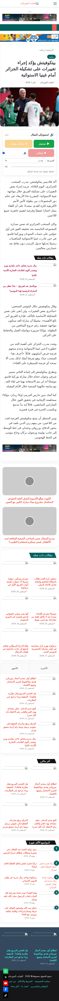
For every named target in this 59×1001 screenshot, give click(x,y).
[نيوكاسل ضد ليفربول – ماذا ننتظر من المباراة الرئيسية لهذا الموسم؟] (47, 289)
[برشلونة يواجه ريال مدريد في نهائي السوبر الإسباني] (47, 882)
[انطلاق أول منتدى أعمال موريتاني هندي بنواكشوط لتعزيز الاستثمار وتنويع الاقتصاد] (47, 683)
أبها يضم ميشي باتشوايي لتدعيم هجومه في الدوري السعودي (16, 616)
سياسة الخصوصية (42, 981)
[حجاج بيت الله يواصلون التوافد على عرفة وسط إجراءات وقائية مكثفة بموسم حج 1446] (47, 912)
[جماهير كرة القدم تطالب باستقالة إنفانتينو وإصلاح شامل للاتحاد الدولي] (44, 568)
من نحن (12, 981)
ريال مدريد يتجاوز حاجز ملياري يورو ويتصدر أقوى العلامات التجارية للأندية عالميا (20, 270)
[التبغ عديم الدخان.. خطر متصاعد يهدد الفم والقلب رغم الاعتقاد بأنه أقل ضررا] (47, 713)
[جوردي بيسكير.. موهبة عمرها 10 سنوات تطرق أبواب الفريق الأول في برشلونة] (15, 568)
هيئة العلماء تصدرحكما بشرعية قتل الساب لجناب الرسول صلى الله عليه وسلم (20, 896)
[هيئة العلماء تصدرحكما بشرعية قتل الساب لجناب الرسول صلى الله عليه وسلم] (47, 897)
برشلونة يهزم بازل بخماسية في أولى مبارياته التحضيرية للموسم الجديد (43, 648)
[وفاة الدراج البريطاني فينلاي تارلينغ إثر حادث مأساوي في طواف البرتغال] (15, 635)
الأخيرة (44, 668)
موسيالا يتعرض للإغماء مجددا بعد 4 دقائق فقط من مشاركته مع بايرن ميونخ (43, 616)
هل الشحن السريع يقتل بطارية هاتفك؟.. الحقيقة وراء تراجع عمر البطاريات (21, 696)
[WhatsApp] (5, 971)
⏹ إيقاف (41, 153)
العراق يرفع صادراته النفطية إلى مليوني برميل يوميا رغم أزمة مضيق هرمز (19, 727)
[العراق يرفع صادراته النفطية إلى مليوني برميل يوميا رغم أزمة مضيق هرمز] (47, 728)
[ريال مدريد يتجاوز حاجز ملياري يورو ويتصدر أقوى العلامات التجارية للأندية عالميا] (47, 269)
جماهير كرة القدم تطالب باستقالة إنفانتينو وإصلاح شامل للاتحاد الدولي (45, 581)
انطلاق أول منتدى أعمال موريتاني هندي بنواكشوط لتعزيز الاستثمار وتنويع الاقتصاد (21, 681)
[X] (5, 977)
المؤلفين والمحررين (39, 986)
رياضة (42, 50)
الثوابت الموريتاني (47, 82)
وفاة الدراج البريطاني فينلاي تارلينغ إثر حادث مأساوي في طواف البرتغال (15, 648)
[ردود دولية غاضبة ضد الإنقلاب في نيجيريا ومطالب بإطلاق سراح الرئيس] (47, 854)
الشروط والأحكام (25, 981)
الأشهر (14, 668)
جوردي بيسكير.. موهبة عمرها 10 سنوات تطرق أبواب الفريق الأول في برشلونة (17, 583)
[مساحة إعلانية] (29, 37)
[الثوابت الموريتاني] (29, 3)
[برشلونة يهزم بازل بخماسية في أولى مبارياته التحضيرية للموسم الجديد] (44, 635)
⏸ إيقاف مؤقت (19, 143)
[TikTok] (5, 995)
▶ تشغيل (43, 143)
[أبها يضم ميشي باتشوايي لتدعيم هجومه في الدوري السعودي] (15, 603)
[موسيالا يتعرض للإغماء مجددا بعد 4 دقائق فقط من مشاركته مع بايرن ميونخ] (44, 603)
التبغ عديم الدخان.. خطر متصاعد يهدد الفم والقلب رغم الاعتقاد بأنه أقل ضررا (21, 712)
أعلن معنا (15, 986)
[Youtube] (5, 983)
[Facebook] (5, 989)
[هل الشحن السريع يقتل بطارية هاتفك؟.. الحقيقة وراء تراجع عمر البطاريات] (47, 698)
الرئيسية (50, 50)
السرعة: (50, 160)
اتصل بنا (24, 986)
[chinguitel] (29, 17)
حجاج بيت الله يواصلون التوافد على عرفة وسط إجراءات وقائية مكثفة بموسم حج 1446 (21, 911)
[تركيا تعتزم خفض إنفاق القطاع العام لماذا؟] (47, 868)
